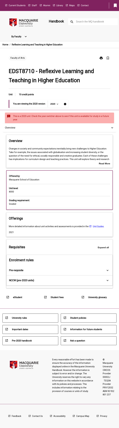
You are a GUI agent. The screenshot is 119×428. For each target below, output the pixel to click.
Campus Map (82, 416)
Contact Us (37, 416)
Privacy (103, 416)
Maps (72, 5)
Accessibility (59, 416)
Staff (34, 5)
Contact (85, 5)
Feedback (16, 416)
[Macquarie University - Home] (24, 23)
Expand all (103, 247)
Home (5, 44)
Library (59, 5)
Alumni (46, 5)
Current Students (17, 5)
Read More (104, 163)
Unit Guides (98, 226)
